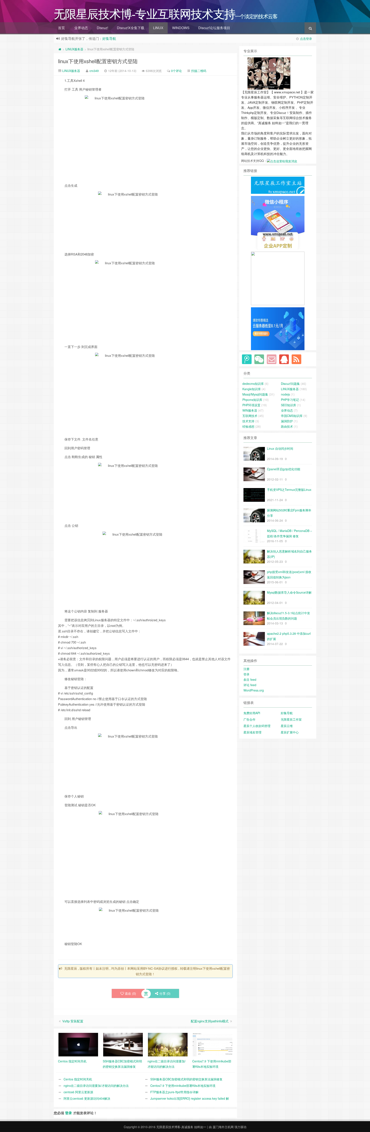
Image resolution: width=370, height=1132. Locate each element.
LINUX (158, 27)
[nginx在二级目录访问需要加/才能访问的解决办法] (168, 1044)
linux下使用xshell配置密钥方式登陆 (98, 61)
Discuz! (102, 27)
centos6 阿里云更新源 (78, 1092)
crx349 (94, 71)
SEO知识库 (288, 405)
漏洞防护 (287, 421)
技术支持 (248, 421)
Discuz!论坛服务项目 (214, 27)
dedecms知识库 (253, 383)
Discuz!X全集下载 (130, 27)
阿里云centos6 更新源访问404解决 (87, 1098)
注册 (246, 669)
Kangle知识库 (251, 389)
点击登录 (306, 38)
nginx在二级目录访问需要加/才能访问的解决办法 (96, 1085)
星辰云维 (287, 726)
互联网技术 (249, 416)
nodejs (285, 394)
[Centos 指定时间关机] (78, 1044)
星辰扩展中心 (290, 732)
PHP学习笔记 (290, 399)
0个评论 (176, 71)
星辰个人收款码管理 (256, 726)
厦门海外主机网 (223, 1127)
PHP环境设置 (251, 405)
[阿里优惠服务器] (277, 328)
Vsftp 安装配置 (72, 1021)
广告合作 (249, 719)
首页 (61, 27)
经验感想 (248, 426)
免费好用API (251, 713)
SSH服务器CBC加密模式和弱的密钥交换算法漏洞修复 (186, 1079)
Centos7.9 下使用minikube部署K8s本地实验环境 (182, 1085)
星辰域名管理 (252, 732)
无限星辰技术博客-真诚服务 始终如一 (181, 1127)
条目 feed (249, 679)
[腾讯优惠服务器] (277, 278)
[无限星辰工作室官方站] (277, 185)
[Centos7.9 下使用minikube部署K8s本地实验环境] (212, 1044)
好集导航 (109, 38)
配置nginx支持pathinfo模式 (209, 1021)
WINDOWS (180, 27)
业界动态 (81, 27)
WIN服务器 (249, 410)
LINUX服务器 (74, 49)
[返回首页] (59, 49)
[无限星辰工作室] (277, 222)
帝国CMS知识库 (292, 416)
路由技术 (287, 426)
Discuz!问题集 (290, 383)
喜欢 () (130, 993)
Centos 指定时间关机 (78, 1079)
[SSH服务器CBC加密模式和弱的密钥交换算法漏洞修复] (123, 1044)
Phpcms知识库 (252, 399)
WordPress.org (253, 690)
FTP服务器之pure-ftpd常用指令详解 (174, 1092)
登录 (68, 1112)
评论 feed (249, 685)
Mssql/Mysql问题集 (255, 394)
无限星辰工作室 (291, 719)
